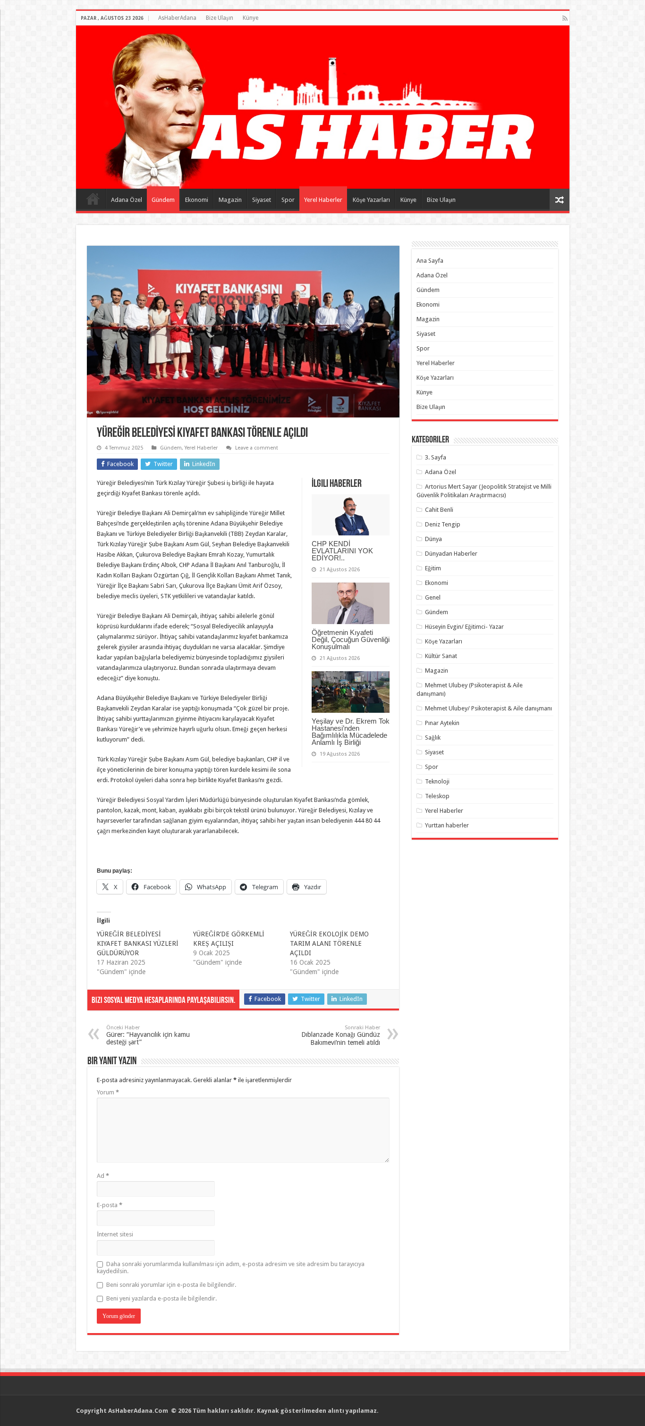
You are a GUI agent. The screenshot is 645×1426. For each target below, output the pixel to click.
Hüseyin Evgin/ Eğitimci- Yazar (464, 626)
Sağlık (433, 737)
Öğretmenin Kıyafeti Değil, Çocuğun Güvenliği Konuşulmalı (351, 639)
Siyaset (261, 199)
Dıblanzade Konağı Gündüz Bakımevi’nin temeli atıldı (340, 1035)
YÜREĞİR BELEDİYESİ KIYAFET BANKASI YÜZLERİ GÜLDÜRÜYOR (137, 943)
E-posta (109, 1205)
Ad (103, 1175)
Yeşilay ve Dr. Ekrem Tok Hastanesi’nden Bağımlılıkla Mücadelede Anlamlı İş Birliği (351, 731)
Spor (288, 199)
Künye (250, 18)
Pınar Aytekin (442, 722)
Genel (433, 597)
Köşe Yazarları (371, 199)
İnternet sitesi (115, 1234)
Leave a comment (256, 448)
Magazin (230, 199)
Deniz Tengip (442, 524)
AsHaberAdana (177, 18)
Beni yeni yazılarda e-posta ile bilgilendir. (161, 1298)
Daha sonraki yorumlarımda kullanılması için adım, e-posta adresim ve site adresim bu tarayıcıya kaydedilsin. (231, 1267)
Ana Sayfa (93, 198)
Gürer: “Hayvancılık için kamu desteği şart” (148, 1035)
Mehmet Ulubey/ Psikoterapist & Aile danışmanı (488, 708)
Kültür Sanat (441, 655)
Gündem (163, 199)
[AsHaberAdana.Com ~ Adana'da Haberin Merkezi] (322, 107)
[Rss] (565, 18)
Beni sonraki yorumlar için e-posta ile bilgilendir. (171, 1284)
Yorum (108, 1092)
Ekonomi (196, 199)
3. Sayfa (435, 457)
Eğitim (433, 568)
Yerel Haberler (323, 199)
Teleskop (437, 796)
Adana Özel (126, 199)
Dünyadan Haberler (451, 553)
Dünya (433, 538)
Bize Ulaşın (219, 18)
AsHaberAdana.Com (139, 1410)
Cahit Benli (439, 509)
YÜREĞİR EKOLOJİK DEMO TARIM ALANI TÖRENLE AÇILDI (329, 943)
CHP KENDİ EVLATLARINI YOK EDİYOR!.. (342, 551)
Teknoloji (437, 781)
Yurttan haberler (447, 825)
